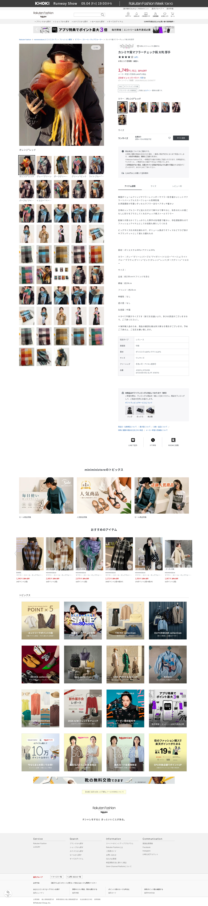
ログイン (148, 90)
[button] (61, 95)
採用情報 (97, 899)
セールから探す (76, 855)
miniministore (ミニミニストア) (45, 39)
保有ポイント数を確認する (153, 889)
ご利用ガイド (111, 851)
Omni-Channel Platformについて (119, 866)
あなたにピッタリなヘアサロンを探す (46, 889)
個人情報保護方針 (48, 899)
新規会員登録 (148, 843)
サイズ (153, 186)
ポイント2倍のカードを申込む (119, 889)
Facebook (147, 847)
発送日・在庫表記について (127, 427)
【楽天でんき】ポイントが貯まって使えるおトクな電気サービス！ (73, 883)
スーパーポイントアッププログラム (119, 843)
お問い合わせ (111, 855)
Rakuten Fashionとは (114, 847)
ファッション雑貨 (65, 39)
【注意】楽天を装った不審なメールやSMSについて (104, 792)
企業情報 (36, 899)
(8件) (136, 57)
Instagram (146, 851)
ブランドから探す (76, 843)
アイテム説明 (130, 186)
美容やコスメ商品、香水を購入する (84, 889)
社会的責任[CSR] (86, 899)
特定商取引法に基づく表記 (116, 862)
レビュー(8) (177, 186)
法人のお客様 (111, 859)
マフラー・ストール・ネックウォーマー (89, 39)
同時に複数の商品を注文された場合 (130, 430)
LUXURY (36, 847)
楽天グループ (157, 9)
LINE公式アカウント (150, 854)
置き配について (145, 427)
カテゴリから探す (76, 851)
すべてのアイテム (76, 859)
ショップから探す (76, 847)
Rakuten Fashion (25, 39)
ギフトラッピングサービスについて (138, 402)
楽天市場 (170, 9)
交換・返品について (160, 427)
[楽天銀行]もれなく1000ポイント (136, 9)
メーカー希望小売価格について (157, 430)
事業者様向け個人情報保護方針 (67, 899)
